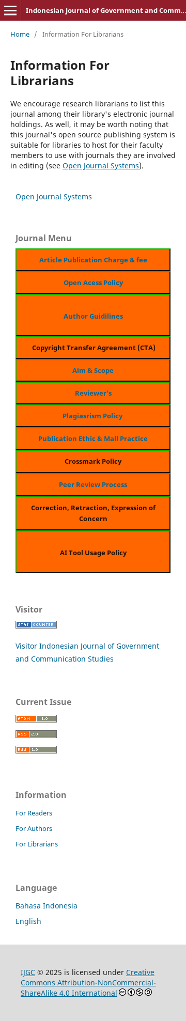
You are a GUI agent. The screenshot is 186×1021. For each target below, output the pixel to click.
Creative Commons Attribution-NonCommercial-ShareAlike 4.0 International (88, 982)
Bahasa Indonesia (47, 905)
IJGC (28, 972)
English (28, 921)
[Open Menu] (10, 10)
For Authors (34, 828)
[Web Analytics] (36, 626)
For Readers (34, 813)
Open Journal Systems (101, 165)
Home (19, 34)
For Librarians (37, 844)
